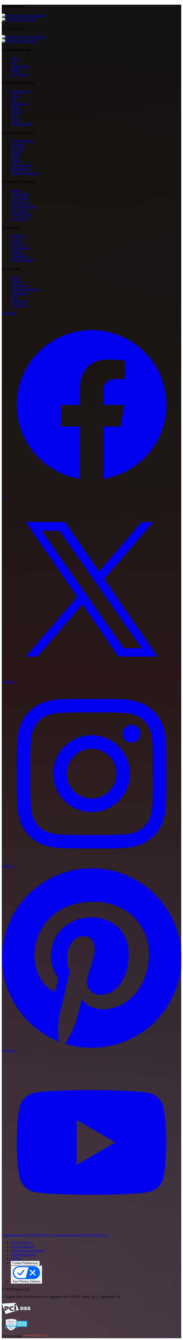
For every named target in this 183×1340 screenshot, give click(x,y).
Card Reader (20, 202)
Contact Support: (81, 1235)
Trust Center (19, 285)
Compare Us (20, 305)
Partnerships (19, 256)
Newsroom (18, 301)
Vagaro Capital (21, 165)
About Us (18, 236)
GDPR (16, 1259)
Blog (14, 297)
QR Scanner (19, 211)
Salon (15, 58)
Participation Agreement (28, 1250)
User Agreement (22, 1246)
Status (15, 277)
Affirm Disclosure (23, 1255)
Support (16, 281)
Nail (14, 116)
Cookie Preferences (25, 1263)
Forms (15, 157)
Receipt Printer (21, 215)
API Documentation (25, 289)
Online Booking (22, 141)
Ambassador (19, 293)
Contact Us (19, 244)
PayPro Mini (20, 194)
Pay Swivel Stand (23, 206)
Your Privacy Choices (26, 1281)
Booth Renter (20, 92)
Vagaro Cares (20, 248)
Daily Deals (19, 74)
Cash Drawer (20, 219)
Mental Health (21, 124)
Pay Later (17, 149)
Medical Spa (19, 66)
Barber (15, 70)
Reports (16, 161)
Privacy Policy (21, 1242)
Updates (16, 252)
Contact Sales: (28, 1235)
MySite (16, 153)
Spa (13, 62)
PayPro (16, 190)
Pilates (15, 120)
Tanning (16, 112)
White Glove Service (25, 173)
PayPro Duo (19, 198)
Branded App (20, 169)
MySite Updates (22, 260)
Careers (16, 240)
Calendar (17, 145)
